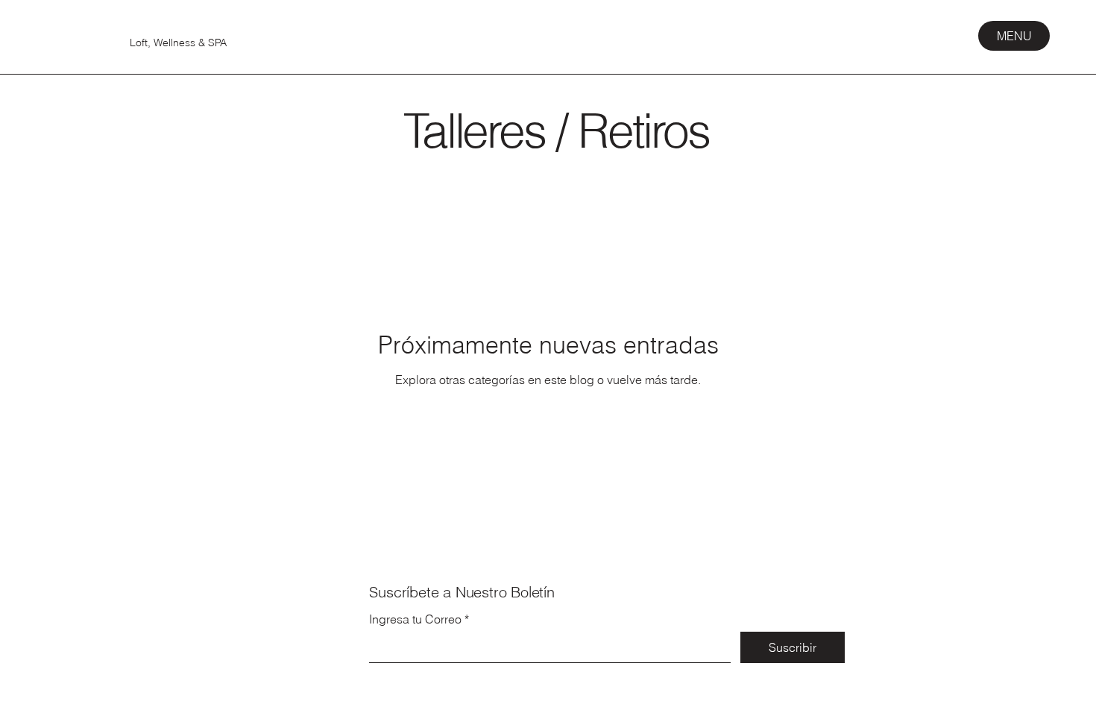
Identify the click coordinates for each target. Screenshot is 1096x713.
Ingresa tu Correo (415, 619)
